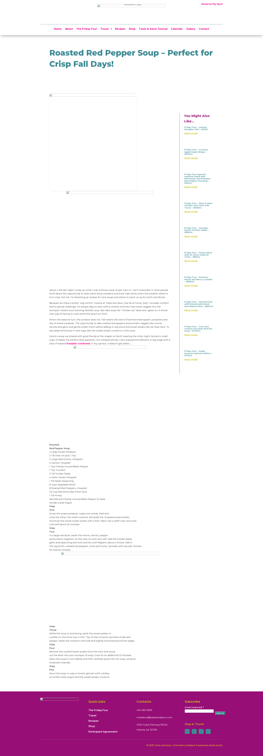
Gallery (190, 29)
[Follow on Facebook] (187, 731)
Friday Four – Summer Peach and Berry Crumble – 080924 (198, 279)
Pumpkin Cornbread (78, 343)
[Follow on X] (194, 731)
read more (191, 133)
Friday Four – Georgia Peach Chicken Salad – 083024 (196, 230)
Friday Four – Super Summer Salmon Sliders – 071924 (198, 353)
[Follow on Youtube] (208, 731)
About (69, 29)
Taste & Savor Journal (153, 29)
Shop (132, 29)
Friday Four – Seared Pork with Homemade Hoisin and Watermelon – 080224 (198, 304)
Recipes (120, 29)
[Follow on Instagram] (201, 731)
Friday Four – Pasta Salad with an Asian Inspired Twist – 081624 (198, 254)
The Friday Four (86, 29)
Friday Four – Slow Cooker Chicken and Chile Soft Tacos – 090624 (198, 205)
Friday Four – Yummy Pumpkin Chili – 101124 (196, 128)
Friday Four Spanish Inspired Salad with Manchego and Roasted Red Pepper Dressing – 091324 (197, 178)
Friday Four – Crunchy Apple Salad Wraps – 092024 (196, 151)
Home (58, 29)
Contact (204, 29)
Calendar (177, 29)
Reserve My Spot (212, 4)
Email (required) (194, 707)
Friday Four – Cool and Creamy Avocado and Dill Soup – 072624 (198, 328)
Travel (104, 29)
